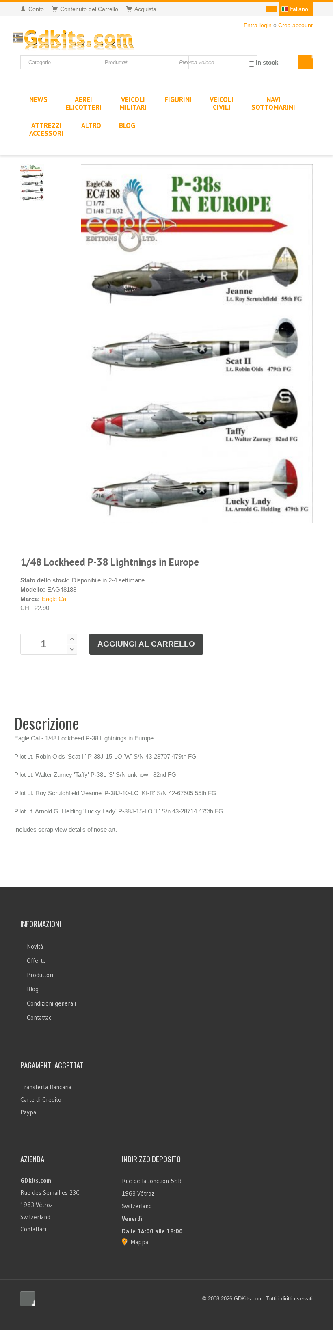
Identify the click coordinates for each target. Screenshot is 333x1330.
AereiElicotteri (83, 103)
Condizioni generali (51, 1003)
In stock (267, 62)
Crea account (295, 25)
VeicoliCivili (222, 103)
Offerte (36, 961)
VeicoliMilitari (133, 103)
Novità (35, 946)
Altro (91, 125)
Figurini (178, 99)
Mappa (139, 1242)
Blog (33, 989)
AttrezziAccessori (46, 129)
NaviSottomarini (273, 103)
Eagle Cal (54, 598)
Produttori (40, 975)
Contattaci (40, 1017)
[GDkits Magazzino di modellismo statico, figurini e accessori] (73, 38)
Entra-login (258, 25)
